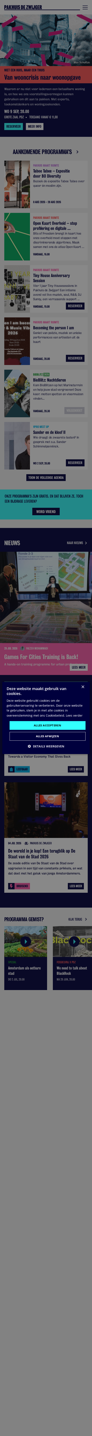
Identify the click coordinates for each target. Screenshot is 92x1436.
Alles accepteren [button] (47, 725)
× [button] (82, 687)
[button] (46, 746)
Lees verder (74, 715)
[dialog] (46, 718)
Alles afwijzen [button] (47, 736)
